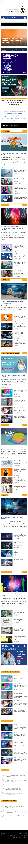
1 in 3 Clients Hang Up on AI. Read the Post (14, 784)
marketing (6, 115)
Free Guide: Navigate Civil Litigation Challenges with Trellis (13, 794)
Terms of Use (23, 835)
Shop (25, 837)
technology (10, 113)
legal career (14, 118)
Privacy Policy (23, 833)
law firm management (16, 115)
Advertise (14, 837)
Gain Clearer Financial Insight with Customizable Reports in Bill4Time (13, 789)
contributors (5, 116)
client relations (18, 113)
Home (25, 839)
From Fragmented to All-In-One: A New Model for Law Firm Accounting (15, 781)
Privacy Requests (14, 835)
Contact (21, 837)
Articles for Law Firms (14, 126)
